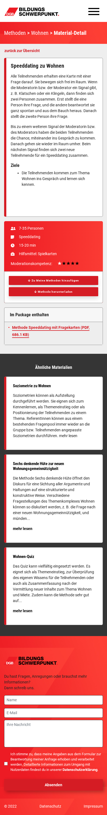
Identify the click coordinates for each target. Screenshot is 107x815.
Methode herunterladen (55, 291)
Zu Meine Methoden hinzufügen (55, 280)
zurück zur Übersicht (22, 51)
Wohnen (40, 33)
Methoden (15, 33)
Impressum (93, 806)
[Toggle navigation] (94, 12)
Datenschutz (50, 806)
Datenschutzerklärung (80, 770)
